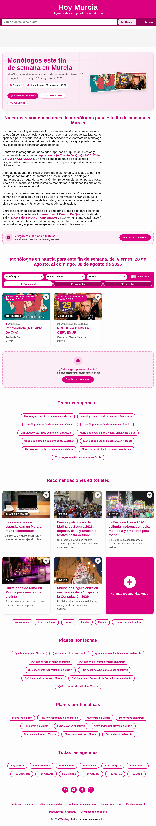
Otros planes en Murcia (118, 734)
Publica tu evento (136, 804)
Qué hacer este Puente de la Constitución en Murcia (101, 678)
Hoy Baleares (137, 765)
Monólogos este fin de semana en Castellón (49, 441)
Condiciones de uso (21, 804)
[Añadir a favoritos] (46, 297)
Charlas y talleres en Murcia (40, 734)
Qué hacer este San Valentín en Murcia (50, 670)
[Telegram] (74, 790)
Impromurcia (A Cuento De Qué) (60, 155)
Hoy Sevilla (89, 765)
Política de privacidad (50, 804)
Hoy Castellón (22, 774)
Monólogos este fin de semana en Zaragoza (46, 432)
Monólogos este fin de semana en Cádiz (78, 457)
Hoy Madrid (17, 765)
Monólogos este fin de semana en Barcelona (106, 416)
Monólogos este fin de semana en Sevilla (107, 424)
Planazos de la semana (62, 811)
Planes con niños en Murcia (81, 734)
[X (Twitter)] (91, 790)
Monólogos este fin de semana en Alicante (107, 441)
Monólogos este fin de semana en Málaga (49, 449)
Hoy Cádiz (136, 774)
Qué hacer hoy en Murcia (29, 653)
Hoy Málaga (69, 774)
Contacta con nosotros (93, 811)
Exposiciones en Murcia (71, 726)
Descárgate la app (111, 804)
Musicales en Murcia (98, 717)
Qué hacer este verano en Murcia (44, 678)
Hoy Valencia (66, 765)
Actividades (22, 622)
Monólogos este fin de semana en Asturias (106, 449)
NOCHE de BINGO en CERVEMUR (33, 217)
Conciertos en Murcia (36, 726)
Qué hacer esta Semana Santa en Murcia (104, 670)
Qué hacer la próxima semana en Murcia (102, 661)
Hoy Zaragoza (113, 765)
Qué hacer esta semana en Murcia (50, 661)
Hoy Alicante (46, 774)
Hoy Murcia (115, 774)
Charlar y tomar (47, 622)
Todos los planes (22, 717)
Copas (68, 622)
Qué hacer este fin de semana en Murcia (118, 653)
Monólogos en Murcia (131, 717)
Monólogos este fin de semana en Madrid (48, 416)
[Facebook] (82, 790)
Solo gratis (144, 276)
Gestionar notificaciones (81, 804)
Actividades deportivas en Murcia (113, 726)
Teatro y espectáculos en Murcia (59, 717)
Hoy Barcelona (41, 765)
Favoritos (130, 284)
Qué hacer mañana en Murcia (69, 653)
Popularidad (29, 284)
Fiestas (85, 622)
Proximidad (79, 284)
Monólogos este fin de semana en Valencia (50, 424)
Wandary (64, 819)
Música (102, 622)
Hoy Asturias (92, 774)
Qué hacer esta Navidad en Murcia (78, 686)
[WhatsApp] (65, 790)
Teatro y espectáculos (128, 622)
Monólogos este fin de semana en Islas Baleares (107, 432)
